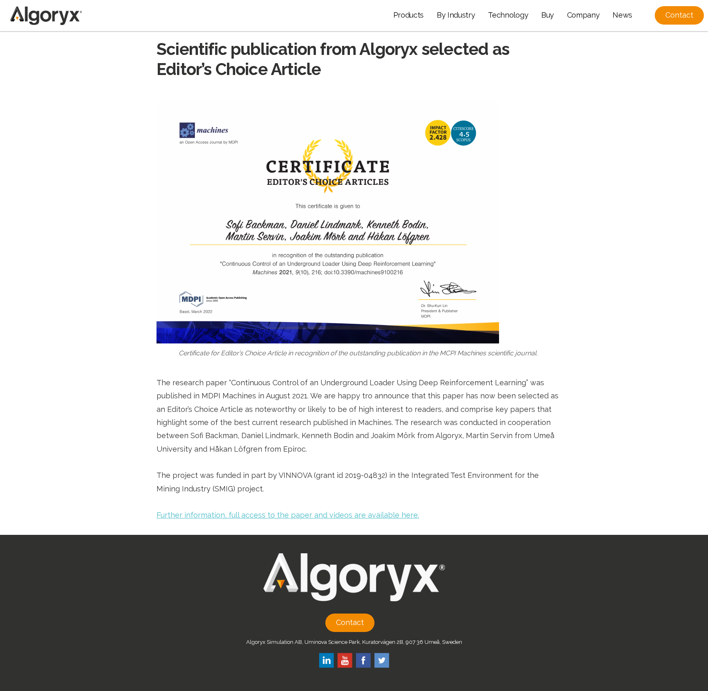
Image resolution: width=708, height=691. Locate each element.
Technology (508, 15)
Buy (547, 15)
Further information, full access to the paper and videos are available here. (288, 515)
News (622, 15)
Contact (350, 622)
